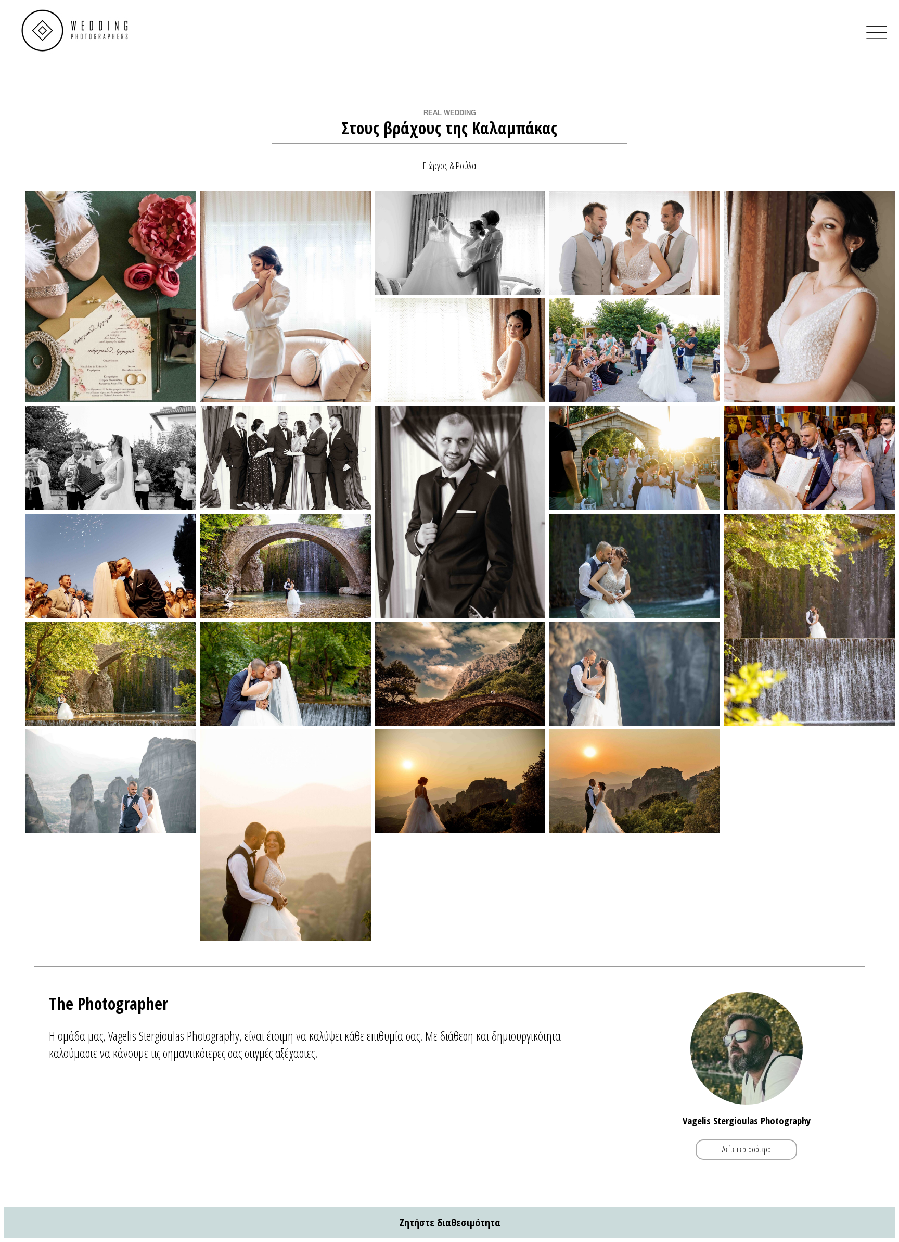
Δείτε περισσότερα (746, 1149)
